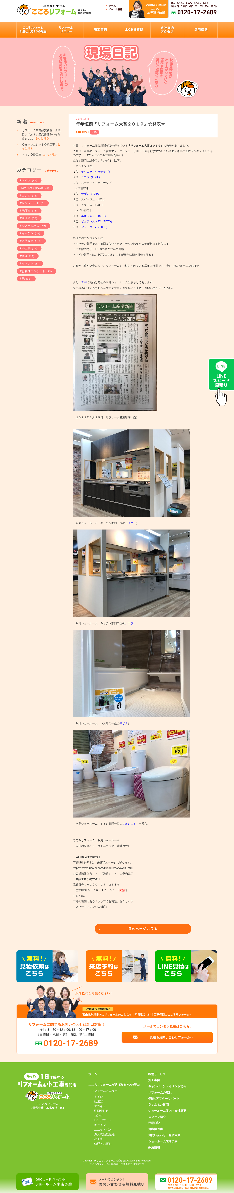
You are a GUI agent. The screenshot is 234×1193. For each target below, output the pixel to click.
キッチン (100, 1125)
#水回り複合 (31, 241)
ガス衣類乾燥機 (104, 1134)
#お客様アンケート (36, 271)
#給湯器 (29, 218)
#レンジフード (33, 203)
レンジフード (103, 1120)
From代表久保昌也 (35, 188)
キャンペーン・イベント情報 (167, 1086)
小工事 (98, 1139)
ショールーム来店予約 (163, 1141)
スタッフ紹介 (157, 1117)
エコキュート (103, 1106)
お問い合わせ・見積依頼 (164, 1135)
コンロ (98, 1115)
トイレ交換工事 (39, 154)
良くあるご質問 (158, 1104)
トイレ (98, 1096)
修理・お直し (103, 1143)
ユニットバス (103, 1129)
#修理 (28, 256)
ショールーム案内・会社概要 (167, 1110)
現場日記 (154, 1123)
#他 (94, 131)
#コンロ (29, 195)
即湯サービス (157, 1074)
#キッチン (30, 233)
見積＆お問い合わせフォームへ (171, 1037)
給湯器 (98, 1101)
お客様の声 (155, 1129)
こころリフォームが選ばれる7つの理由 (114, 1084)
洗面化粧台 (101, 1111)
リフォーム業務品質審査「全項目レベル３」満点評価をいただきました (41, 134)
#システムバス (33, 225)
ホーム (92, 1074)
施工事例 (154, 1080)
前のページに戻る (143, 929)
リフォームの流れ (160, 1092)
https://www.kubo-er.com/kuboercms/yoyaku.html (103, 868)
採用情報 (154, 1147)
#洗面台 (29, 210)
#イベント (30, 263)
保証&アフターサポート (164, 1098)
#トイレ (29, 180)
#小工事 (29, 248)
